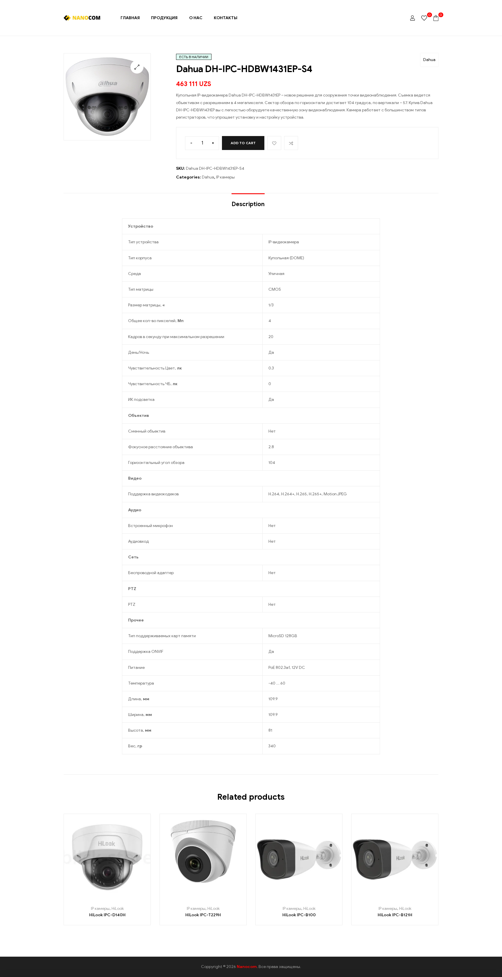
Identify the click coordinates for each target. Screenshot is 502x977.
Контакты (225, 17)
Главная (130, 17)
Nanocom (247, 966)
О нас (195, 17)
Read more (87, 898)
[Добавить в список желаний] (100, 898)
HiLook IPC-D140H (107, 914)
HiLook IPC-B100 (299, 914)
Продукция (164, 17)
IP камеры (225, 177)
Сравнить (291, 143)
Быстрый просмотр (126, 898)
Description (248, 204)
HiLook (118, 908)
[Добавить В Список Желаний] (274, 143)
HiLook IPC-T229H (203, 914)
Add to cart (243, 143)
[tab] (248, 201)
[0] (424, 18)
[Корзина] (435, 18)
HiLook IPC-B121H (395, 914)
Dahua (429, 59)
